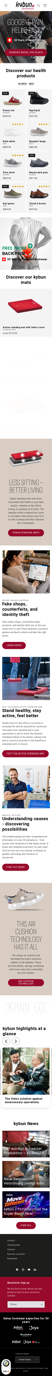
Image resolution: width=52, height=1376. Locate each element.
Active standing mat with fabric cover (24, 327)
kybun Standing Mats (26, 532)
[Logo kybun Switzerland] (18, 1328)
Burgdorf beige (37, 141)
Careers (11, 1249)
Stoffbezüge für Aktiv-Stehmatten (22, 427)
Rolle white (9, 141)
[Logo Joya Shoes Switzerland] (33, 1328)
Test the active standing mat (25, 753)
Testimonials (13, 1245)
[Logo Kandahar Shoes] (26, 1335)
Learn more (14, 645)
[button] (6, 5)
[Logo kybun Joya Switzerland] (26, 1342)
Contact (11, 1240)
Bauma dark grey (38, 172)
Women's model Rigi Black (26, 52)
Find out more (16, 867)
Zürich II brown (37, 203)
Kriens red (8, 110)
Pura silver (9, 172)
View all (26, 1225)
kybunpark (12, 1258)
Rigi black (34, 110)
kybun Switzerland (17, 1368)
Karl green (8, 203)
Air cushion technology (26, 982)
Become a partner (16, 1254)
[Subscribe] (41, 1304)
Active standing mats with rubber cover (25, 379)
